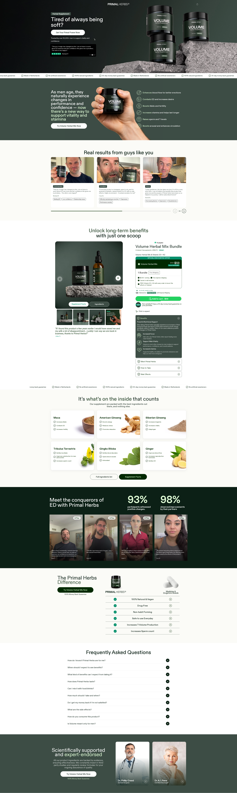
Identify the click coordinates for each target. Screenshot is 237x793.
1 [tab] (90, 55)
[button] (184, 211)
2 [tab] (92, 55)
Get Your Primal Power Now (68, 32)
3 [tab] (94, 55)
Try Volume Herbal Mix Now (69, 126)
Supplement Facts (79, 304)
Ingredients (99, 304)
